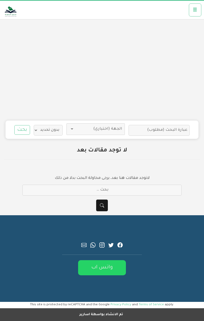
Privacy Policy (120, 305)
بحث (22, 130)
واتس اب (102, 267)
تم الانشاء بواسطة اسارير (101, 314)
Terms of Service (151, 305)
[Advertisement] (102, 70)
